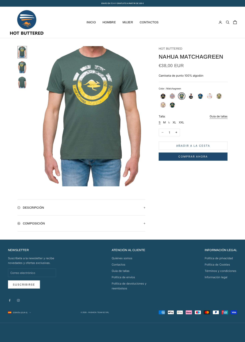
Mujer (127, 22)
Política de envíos (123, 277)
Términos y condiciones (220, 271)
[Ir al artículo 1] (22, 52)
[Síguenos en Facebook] (9, 300)
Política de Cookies (217, 264)
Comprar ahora (193, 156)
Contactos (149, 22)
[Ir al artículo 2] (22, 67)
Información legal (216, 277)
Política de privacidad (219, 258)
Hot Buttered (170, 48)
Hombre (109, 22)
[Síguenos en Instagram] (18, 300)
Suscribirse (24, 284)
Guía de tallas (219, 116)
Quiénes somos (122, 258)
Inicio (91, 22)
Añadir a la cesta (193, 145)
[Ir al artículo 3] (22, 82)
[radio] (163, 96)
